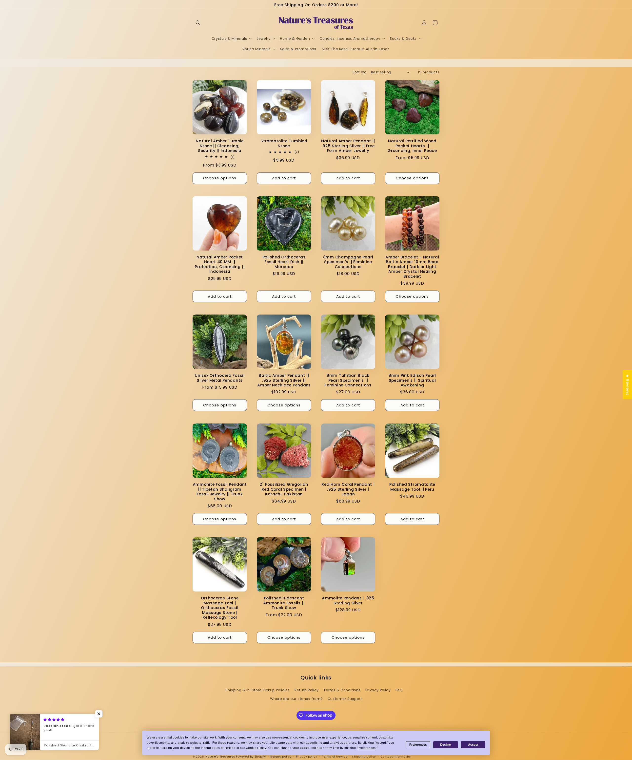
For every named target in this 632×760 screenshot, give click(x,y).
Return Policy (307, 690)
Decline (445, 744)
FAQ (399, 690)
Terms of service (335, 756)
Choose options (219, 178)
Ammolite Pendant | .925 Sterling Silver (348, 600)
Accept (473, 744)
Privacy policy (306, 756)
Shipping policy (364, 756)
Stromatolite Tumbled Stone (283, 143)
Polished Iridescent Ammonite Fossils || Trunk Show (284, 603)
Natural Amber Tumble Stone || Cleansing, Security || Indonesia (219, 146)
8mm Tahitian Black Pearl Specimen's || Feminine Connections (348, 380)
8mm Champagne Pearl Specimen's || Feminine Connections (348, 262)
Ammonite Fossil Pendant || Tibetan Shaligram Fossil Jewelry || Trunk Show (220, 491)
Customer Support (345, 698)
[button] (198, 22)
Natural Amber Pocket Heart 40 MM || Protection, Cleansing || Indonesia (219, 264)
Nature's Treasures (220, 757)
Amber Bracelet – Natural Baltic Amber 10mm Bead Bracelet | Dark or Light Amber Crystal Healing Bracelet (412, 267)
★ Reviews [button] (627, 384)
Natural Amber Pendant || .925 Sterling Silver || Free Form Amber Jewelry (348, 146)
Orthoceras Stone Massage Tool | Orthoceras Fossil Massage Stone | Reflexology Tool (220, 608)
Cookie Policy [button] (256, 748)
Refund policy (280, 756)
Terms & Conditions (341, 690)
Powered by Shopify (251, 757)
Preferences (418, 744)
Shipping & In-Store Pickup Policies (257, 690)
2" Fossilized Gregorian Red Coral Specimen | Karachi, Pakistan (284, 489)
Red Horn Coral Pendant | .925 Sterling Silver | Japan (348, 489)
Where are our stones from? (296, 698)
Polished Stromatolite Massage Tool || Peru (412, 487)
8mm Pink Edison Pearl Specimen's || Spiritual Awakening (412, 380)
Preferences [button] (367, 748)
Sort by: (359, 72)
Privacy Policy (378, 690)
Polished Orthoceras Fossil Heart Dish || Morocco (284, 262)
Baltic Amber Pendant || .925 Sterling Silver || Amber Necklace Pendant (284, 380)
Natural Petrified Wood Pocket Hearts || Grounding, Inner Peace (412, 146)
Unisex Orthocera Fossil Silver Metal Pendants (220, 378)
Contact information (396, 756)
